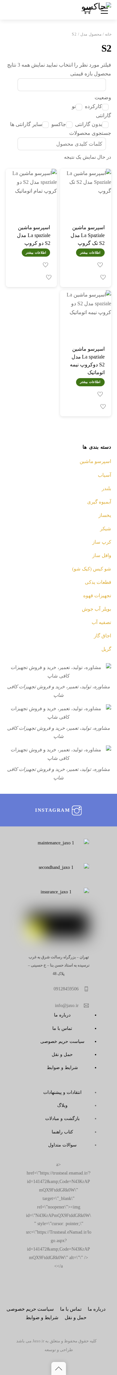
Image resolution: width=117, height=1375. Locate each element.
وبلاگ (62, 1105)
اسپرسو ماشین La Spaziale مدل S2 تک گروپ (88, 235)
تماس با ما (62, 1028)
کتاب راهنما (62, 1131)
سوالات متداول (62, 1144)
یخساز (104, 515)
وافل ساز (101, 555)
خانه (108, 34)
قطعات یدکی (98, 582)
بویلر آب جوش (96, 609)
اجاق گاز (102, 635)
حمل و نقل (62, 1054)
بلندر (106, 488)
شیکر (105, 528)
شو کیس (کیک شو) (91, 568)
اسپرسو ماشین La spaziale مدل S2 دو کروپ (33, 235)
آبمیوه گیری (99, 501)
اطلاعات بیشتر (90, 252)
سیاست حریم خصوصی (62, 1041)
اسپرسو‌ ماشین (95, 461)
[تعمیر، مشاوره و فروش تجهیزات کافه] (96, 6)
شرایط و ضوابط (62, 1067)
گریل (106, 649)
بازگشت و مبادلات (62, 1118)
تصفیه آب (101, 622)
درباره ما (62, 1014)
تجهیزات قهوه (97, 595)
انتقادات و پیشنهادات (62, 1092)
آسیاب (104, 475)
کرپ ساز (101, 542)
